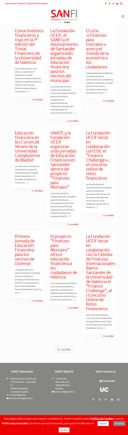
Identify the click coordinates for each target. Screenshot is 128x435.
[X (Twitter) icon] (109, 3)
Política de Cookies (102, 418)
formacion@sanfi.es (64, 391)
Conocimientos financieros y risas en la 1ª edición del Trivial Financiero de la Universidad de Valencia (29, 46)
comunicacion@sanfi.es (21, 398)
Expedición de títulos (37, 3)
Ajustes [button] (103, 423)
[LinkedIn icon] (117, 3)
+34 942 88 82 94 (17, 395)
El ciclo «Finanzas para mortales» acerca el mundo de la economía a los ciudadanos (97, 48)
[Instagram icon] (121, 3)
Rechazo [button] (119, 423)
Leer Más (38, 99)
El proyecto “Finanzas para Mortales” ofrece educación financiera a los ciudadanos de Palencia (63, 257)
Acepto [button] (64, 430)
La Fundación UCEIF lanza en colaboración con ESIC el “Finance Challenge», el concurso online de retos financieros (98, 155)
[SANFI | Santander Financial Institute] (64, 16)
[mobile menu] (123, 16)
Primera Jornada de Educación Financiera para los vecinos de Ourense (25, 250)
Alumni (21, 3)
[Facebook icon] (105, 3)
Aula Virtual (11, 3)
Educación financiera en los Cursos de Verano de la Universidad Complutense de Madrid (27, 146)
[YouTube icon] (113, 3)
